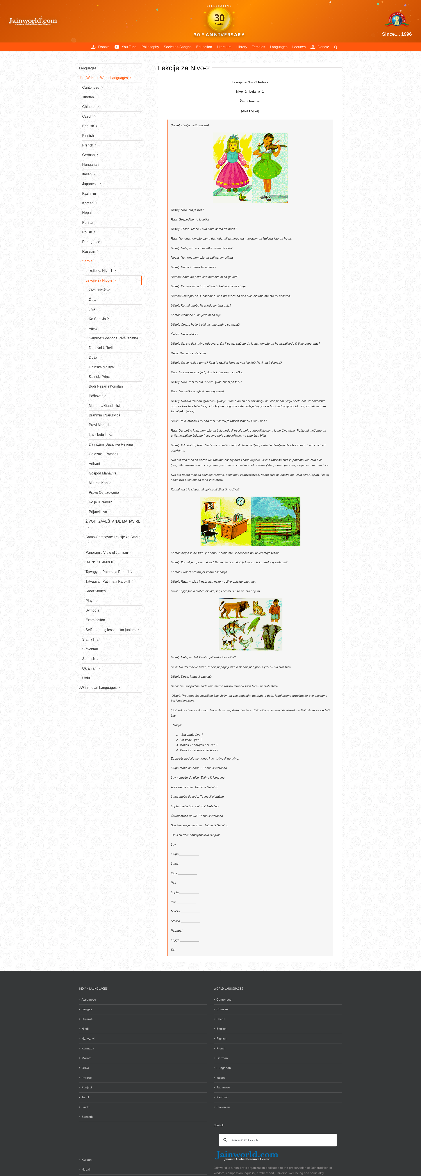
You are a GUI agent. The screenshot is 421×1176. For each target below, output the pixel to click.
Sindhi (86, 1107)
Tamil (85, 1097)
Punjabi (87, 1087)
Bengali (87, 1009)
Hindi (85, 1028)
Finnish (221, 1038)
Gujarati (87, 1019)
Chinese (222, 1009)
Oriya (85, 1068)
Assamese (89, 999)
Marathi (87, 1058)
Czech (220, 1019)
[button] (335, 46)
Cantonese (224, 999)
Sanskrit (87, 1116)
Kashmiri (222, 1097)
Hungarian (223, 1068)
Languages (87, 68)
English (221, 1028)
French (221, 1048)
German (222, 1058)
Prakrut (87, 1077)
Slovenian (223, 1107)
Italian (220, 1077)
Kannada (88, 1048)
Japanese (223, 1087)
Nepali (86, 1169)
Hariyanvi (88, 1038)
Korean (87, 1159)
